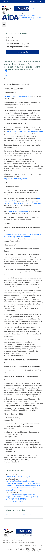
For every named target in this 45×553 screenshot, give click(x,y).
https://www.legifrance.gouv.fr (15, 179)
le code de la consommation (17, 211)
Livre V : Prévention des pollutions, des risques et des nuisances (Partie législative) (22, 495)
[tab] (4, 24)
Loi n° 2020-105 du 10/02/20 (16, 499)
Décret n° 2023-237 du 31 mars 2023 (17, 96)
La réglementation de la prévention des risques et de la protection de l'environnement (30, 14)
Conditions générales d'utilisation (14, 542)
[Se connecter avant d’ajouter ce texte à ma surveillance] (5, 79)
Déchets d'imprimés (30, 515)
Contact (5, 540)
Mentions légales (16, 540)
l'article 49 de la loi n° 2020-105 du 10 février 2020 (22, 203)
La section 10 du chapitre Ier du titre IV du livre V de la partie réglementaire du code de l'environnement (22, 236)
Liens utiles (31, 542)
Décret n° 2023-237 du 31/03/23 (18, 476)
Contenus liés (22, 52)
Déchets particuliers (13, 515)
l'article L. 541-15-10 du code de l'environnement (24, 131)
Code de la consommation (16, 501)
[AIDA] (10, 17)
